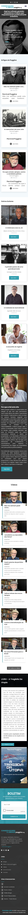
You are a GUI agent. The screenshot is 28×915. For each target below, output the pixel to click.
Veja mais (7, 469)
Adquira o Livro (8, 744)
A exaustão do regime (14, 347)
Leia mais (13, 237)
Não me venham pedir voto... (14, 87)
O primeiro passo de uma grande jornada (14, 268)
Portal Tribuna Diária (10, 896)
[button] (25, 6)
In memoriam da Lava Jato (14, 129)
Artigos (5, 861)
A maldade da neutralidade (14, 308)
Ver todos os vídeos (14, 668)
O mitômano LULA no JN (14, 228)
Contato (5, 872)
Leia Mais (15, 101)
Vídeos (5, 867)
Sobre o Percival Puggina (9, 864)
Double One (22, 912)
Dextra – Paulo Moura (10, 899)
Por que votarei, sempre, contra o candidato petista (14, 173)
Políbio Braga (8, 893)
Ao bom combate (9, 887)
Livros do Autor (7, 870)
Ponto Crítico (8, 890)
